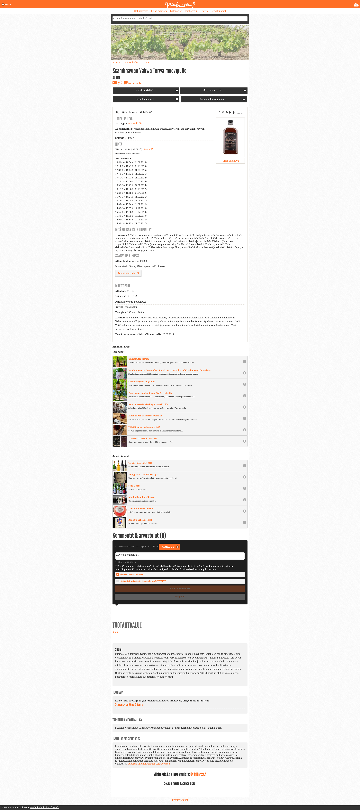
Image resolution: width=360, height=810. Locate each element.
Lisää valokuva (230, 161)
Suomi (146, 62)
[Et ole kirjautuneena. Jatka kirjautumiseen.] (356, 4)
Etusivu (117, 62)
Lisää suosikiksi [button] (144, 90)
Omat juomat (219, 11)
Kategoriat (176, 11)
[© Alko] (230, 137)
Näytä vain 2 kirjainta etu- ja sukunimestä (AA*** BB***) (143, 581)
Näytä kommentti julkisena (131, 574)
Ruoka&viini (191, 11)
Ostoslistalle (134, 83)
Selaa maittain (159, 11)
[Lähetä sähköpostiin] (114, 82)
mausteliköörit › (133, 62)
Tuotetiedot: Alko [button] (127, 273)
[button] (7, 4)
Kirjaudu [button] (167, 546)
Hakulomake (141, 11)
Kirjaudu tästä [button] (213, 90)
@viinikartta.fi (198, 774)
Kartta (205, 11)
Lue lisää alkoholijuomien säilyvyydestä (149, 763)
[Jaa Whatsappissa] (120, 82)
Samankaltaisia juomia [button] (212, 99)
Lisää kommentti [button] (144, 99)
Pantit (147, 149)
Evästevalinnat (180, 800)
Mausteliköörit (136, 123)
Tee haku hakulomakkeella (44, 807)
